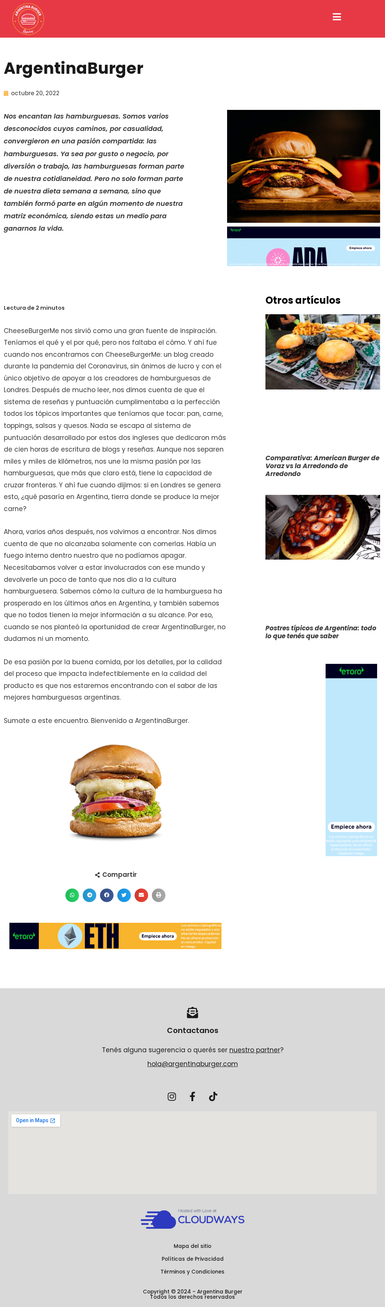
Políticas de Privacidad (193, 1259)
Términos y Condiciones (192, 1271)
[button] (72, 895)
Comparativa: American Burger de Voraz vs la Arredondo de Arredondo (322, 466)
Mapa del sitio (192, 1246)
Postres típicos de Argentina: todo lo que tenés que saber (320, 632)
